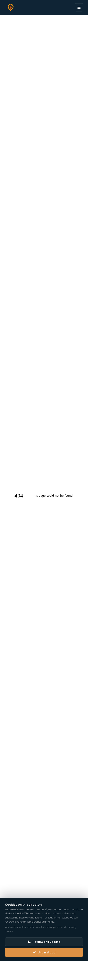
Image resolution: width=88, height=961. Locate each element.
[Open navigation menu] (79, 7)
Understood (46, 952)
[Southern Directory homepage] (10, 7)
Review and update (46, 942)
